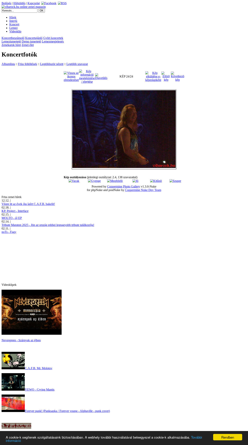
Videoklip (15, 31)
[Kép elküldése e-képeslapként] (153, 76)
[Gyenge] (94, 181)
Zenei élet (28, 45)
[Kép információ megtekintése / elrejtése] (87, 76)
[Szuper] (175, 181)
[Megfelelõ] (115, 181)
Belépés (6, 3)
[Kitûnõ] (156, 181)
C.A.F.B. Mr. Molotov (38, 368)
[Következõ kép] (177, 76)
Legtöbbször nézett (51, 64)
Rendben (227, 437)
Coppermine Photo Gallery (123, 186)
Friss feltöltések (27, 64)
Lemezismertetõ (11, 41)
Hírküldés (19, 3)
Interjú (13, 21)
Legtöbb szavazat (77, 64)
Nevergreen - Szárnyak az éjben (21, 340)
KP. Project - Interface (15, 211)
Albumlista (8, 64)
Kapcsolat (34, 3)
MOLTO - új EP (12, 218)
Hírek (12, 17)
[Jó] (135, 181)
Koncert (14, 24)
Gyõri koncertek (53, 38)
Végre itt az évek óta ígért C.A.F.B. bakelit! (28, 204)
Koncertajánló (33, 38)
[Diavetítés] (101, 76)
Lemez (13, 28)
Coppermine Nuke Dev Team (143, 190)
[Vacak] (74, 181)
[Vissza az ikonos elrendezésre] (71, 76)
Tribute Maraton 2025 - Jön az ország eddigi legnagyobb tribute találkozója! (48, 225)
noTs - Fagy (9, 232)
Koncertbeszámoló (13, 38)
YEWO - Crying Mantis (39, 389)
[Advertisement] (31, 258)
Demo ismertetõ (31, 41)
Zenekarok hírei (11, 45)
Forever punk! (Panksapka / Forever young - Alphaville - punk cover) (67, 411)
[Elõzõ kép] (166, 76)
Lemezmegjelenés (53, 41)
